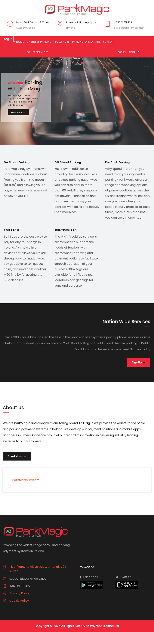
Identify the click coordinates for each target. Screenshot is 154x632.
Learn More (16, 112)
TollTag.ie (62, 42)
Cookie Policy (19, 600)
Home (20, 42)
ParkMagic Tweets (25, 480)
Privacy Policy (19, 593)
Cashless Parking (39, 42)
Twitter (125, 577)
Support (109, 42)
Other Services (37, 52)
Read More (15, 456)
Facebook (90, 577)
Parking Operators (86, 42)
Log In (121, 52)
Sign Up (133, 52)
